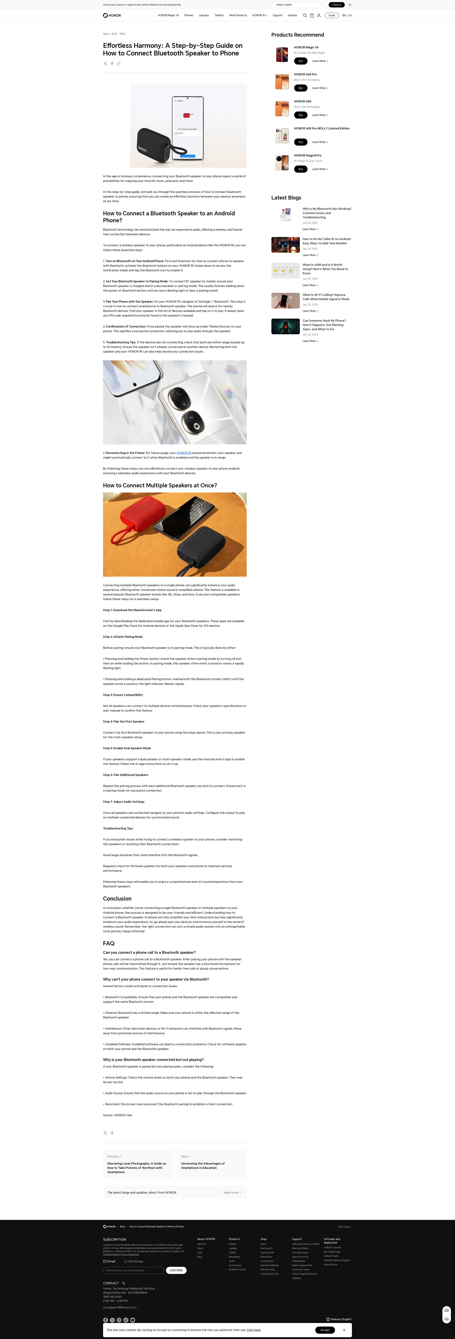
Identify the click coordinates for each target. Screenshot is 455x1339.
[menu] (319, 15)
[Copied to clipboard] (119, 64)
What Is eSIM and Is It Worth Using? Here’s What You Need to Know (325, 269)
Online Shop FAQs (270, 1274)
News (200, 1248)
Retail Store (266, 1257)
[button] (300, 61)
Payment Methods (270, 1265)
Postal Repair (298, 1261)
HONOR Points (331, 1256)
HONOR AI (258, 15)
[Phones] (194, 15)
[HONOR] (111, 1226)
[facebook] (112, 64)
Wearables (234, 1257)
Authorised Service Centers (306, 1244)
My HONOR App (332, 1252)
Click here (254, 1330)
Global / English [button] (284, 5)
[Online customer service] (446, 1319)
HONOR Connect (332, 1247)
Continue (336, 5)
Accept (325, 1330)
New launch (266, 1248)
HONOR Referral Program (337, 1260)
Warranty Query (300, 1252)
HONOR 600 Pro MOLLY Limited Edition (322, 128)
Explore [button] (292, 15)
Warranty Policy (300, 1248)
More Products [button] (238, 15)
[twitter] (105, 64)
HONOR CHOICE (237, 1269)
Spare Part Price (300, 1257)
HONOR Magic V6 (168, 15)
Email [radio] (111, 1261)
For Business (267, 1261)
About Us (201, 1244)
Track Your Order (301, 1269)
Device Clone (330, 1264)
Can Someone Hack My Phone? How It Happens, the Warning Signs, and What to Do (324, 325)
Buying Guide (267, 1252)
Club (199, 1252)
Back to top (344, 1227)
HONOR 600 (302, 101)
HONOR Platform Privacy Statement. (121, 1254)
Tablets (219, 15)
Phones (188, 15)
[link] (312, 15)
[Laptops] (210, 15)
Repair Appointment (302, 1265)
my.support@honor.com (119, 1307)
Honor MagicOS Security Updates (304, 1276)
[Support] (283, 15)
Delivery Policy (268, 1269)
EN (344, 15)
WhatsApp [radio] (136, 1261)
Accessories (235, 1265)
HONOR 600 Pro (305, 74)
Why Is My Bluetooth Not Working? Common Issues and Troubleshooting (327, 213)
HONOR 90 (183, 453)
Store (331, 15)
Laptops (204, 15)
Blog (199, 1257)
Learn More (319, 61)
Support (277, 15)
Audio (232, 1261)
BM (350, 15)
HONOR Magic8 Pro (308, 155)
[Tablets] (225, 15)
